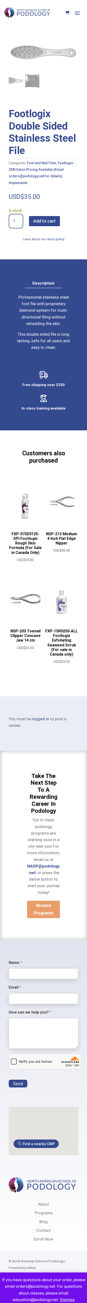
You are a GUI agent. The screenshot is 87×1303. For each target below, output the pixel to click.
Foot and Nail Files (41, 163)
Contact (43, 1230)
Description (43, 283)
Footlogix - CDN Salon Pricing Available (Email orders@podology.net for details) (42, 169)
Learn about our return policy (43, 239)
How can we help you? (30, 1012)
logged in (40, 718)
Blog (43, 1221)
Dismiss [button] (67, 1299)
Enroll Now (43, 1239)
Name (15, 962)
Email (15, 987)
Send (18, 1083)
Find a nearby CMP (39, 1144)
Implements (18, 183)
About (43, 1204)
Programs (44, 1212)
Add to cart (44, 221)
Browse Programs (43, 909)
